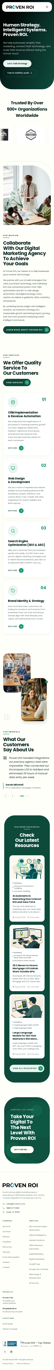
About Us (6, 1226)
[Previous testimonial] (5, 796)
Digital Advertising (36, 1259)
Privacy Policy (8, 1363)
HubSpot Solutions (37, 1240)
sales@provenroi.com (15, 1204)
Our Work (7, 1231)
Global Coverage (10, 1329)
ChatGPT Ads (34, 1264)
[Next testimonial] (12, 796)
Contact (6, 1267)
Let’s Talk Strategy (17, 63)
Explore (12, 448)
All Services (34, 1283)
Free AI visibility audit (18, 72)
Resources (7, 1247)
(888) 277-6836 (12, 1208)
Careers (6, 1262)
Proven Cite (8, 1297)
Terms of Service (23, 1363)
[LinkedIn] (11, 1351)
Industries (7, 1242)
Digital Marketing (36, 1254)
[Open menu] (47, 7)
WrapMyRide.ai (10, 1308)
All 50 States (8, 1324)
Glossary (6, 1252)
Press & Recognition (11, 1257)
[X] (5, 1351)
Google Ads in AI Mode (38, 1269)
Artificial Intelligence (37, 1235)
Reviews (6, 1236)
